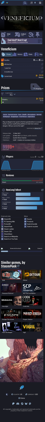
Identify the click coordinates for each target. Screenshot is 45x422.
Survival (39, 114)
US (17, 394)
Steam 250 (8, 231)
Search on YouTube (11, 239)
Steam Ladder (9, 229)
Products (30, 221)
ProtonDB (7, 224)
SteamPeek (8, 226)
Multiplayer (6, 116)
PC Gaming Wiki (9, 221)
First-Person (23, 116)
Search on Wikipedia (11, 236)
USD (32, 394)
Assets (29, 219)
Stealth (24, 114)
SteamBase (8, 234)
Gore (19, 114)
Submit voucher (32, 226)
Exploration (31, 116)
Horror (5, 114)
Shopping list (39, 88)
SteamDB (7, 219)
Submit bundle (32, 224)
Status (22, 398)
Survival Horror (12, 114)
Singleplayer (14, 116)
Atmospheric (32, 114)
